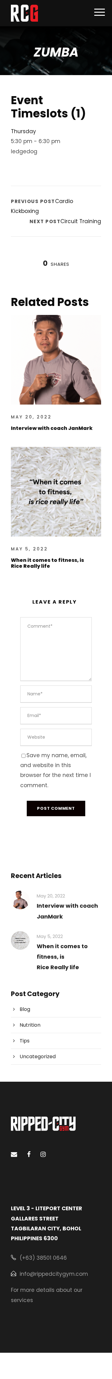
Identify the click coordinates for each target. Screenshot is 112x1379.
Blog (25, 1009)
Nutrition (30, 1025)
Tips (25, 1040)
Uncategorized (38, 1056)
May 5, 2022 (29, 549)
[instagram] (43, 1154)
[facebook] (28, 1154)
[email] (14, 1154)
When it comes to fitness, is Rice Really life (47, 563)
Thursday (23, 131)
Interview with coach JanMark (52, 428)
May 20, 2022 (31, 417)
